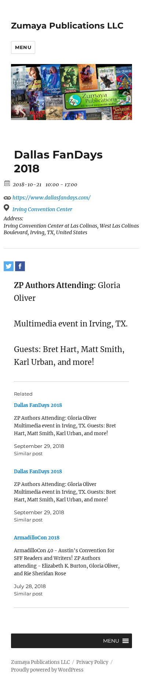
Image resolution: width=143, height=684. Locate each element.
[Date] (7, 182)
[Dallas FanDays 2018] (67, 429)
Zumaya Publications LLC (67, 25)
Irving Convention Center (42, 209)
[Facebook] (20, 266)
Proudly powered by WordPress (47, 670)
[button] (111, 640)
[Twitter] (9, 266)
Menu (23, 47)
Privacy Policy (92, 662)
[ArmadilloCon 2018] (67, 566)
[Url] (7, 196)
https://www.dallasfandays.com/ (51, 197)
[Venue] (7, 207)
